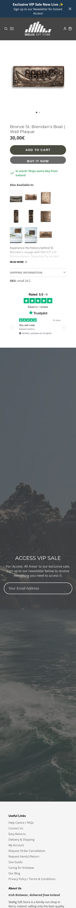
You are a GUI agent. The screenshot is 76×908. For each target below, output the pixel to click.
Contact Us (15, 828)
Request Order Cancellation (26, 851)
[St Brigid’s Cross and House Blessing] (32, 199)
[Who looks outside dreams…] (47, 217)
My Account (16, 845)
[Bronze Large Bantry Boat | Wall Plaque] (17, 199)
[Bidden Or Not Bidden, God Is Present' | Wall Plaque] (47, 199)
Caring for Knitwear (21, 868)
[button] (36, 112)
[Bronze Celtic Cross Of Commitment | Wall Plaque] (32, 217)
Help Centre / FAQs (21, 823)
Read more (17, 262)
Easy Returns (17, 834)
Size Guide (15, 862)
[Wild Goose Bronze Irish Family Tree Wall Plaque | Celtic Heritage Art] (17, 217)
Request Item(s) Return (23, 856)
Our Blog (14, 873)
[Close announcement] (70, 9)
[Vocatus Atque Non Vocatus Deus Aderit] (32, 236)
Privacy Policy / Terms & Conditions (31, 879)
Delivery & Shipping (21, 839)
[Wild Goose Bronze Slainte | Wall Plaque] (47, 236)
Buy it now (38, 161)
